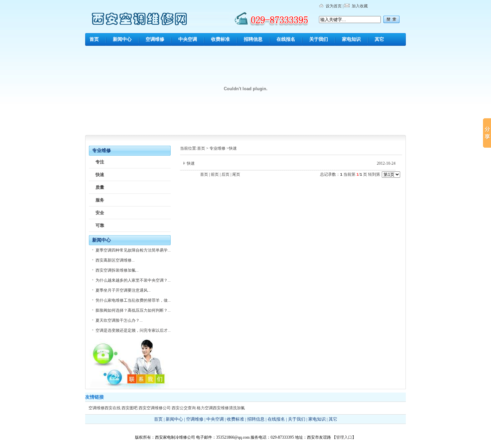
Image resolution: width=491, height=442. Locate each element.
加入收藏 (360, 6)
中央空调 (187, 39)
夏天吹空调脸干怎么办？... (119, 320)
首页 (94, 39)
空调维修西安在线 (105, 408)
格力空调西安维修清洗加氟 (221, 408)
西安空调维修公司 (155, 408)
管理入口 (344, 437)
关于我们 (318, 39)
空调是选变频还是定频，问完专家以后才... (133, 330)
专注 (100, 161)
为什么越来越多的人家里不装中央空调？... (133, 280)
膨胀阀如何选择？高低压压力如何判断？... (133, 310)
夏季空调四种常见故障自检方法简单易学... (133, 250)
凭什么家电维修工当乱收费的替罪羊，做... (133, 300)
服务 (100, 199)
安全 (100, 212)
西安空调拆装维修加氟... (117, 270)
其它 (379, 39)
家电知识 (351, 39)
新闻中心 (122, 39)
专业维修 (217, 148)
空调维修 (155, 39)
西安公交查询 (184, 408)
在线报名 (286, 39)
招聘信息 (253, 39)
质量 (100, 187)
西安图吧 (130, 408)
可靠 (100, 225)
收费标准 (220, 39)
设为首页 (334, 6)
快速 (100, 174)
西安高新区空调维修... (115, 260)
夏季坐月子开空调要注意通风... (123, 290)
